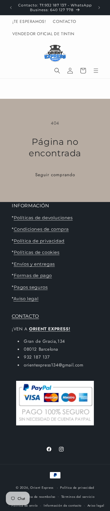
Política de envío (24, 505)
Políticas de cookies (37, 252)
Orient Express (41, 487)
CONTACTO (25, 316)
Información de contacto (63, 505)
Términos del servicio (78, 496)
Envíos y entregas (34, 264)
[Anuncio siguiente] (99, 7)
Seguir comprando (55, 175)
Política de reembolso (38, 496)
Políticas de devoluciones (43, 217)
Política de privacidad (39, 241)
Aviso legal (26, 298)
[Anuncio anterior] (10, 7)
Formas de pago (33, 275)
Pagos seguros (31, 287)
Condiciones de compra (41, 229)
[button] (57, 70)
